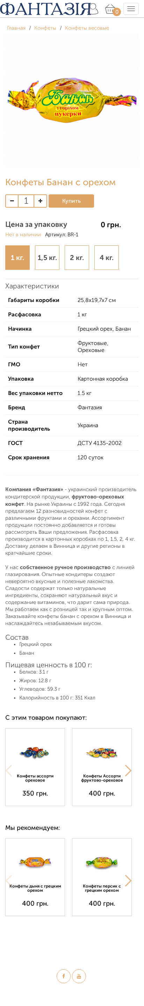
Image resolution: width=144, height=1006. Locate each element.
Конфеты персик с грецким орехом (102, 888)
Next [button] (128, 771)
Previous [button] (9, 771)
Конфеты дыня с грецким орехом (35, 888)
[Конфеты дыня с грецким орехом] (35, 862)
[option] (38, 767)
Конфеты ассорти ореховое (35, 778)
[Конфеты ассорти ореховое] (35, 752)
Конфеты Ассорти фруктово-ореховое (102, 778)
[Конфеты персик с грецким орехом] (102, 862)
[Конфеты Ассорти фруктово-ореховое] (102, 752)
